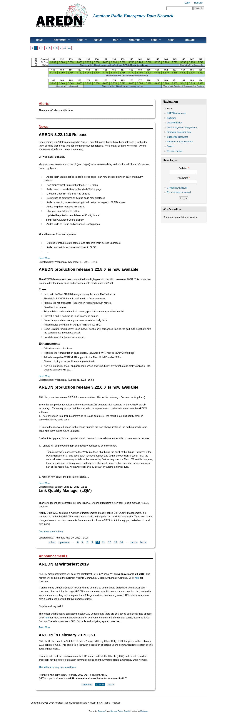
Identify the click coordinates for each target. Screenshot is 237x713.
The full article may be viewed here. (58, 667)
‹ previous (64, 542)
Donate (190, 40)
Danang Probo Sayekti (120, 711)
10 (64, 47)
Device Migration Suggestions (182, 127)
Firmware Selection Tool (179, 132)
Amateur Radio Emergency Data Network (133, 15)
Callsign (184, 168)
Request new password (179, 192)
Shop (171, 40)
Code (151, 40)
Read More (44, 258)
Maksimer (144, 711)
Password (184, 178)
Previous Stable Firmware (180, 141)
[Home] (61, 28)
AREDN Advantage (176, 113)
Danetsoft (102, 711)
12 (109, 542)
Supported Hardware (177, 137)
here (137, 577)
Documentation (174, 122)
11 (69, 47)
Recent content (174, 151)
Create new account (177, 188)
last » (143, 542)
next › (134, 542)
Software (57, 40)
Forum (98, 40)
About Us (131, 40)
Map (113, 40)
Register (198, 2)
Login (187, 2)
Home (39, 40)
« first (52, 542)
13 (115, 542)
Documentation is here (51, 531)
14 (121, 542)
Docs (77, 40)
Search (170, 146)
